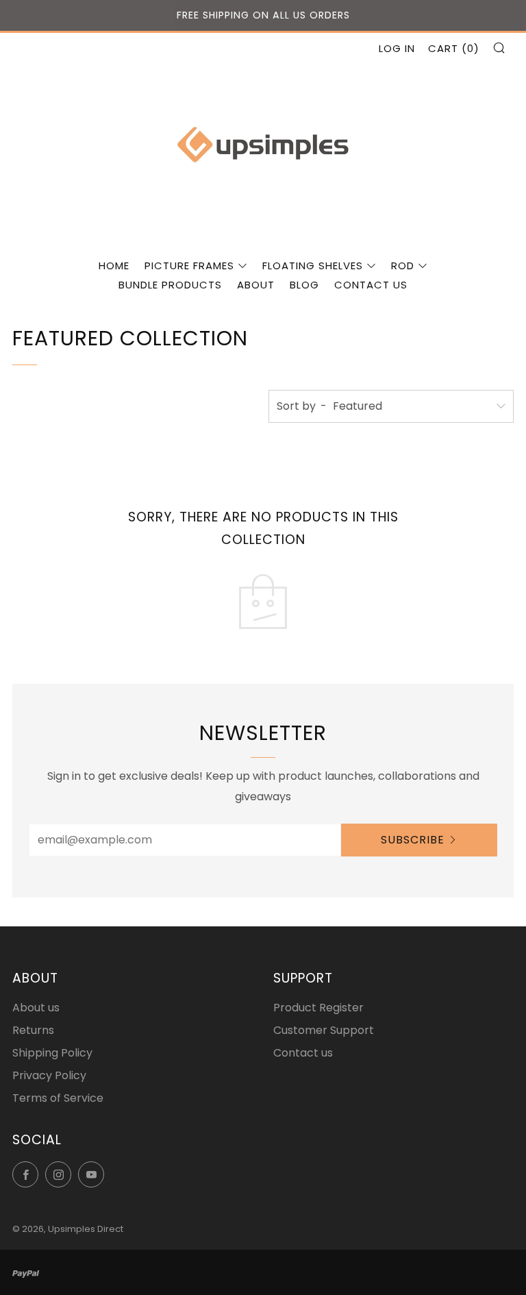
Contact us (371, 285)
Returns (33, 1030)
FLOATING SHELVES (312, 265)
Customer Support (323, 1030)
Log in (397, 48)
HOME (114, 265)
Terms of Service (57, 1098)
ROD (402, 265)
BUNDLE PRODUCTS (170, 285)
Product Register (318, 1007)
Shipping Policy (52, 1053)
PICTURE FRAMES (189, 265)
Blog (304, 285)
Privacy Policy (49, 1075)
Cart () (453, 48)
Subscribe (412, 840)
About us (36, 1007)
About (256, 285)
